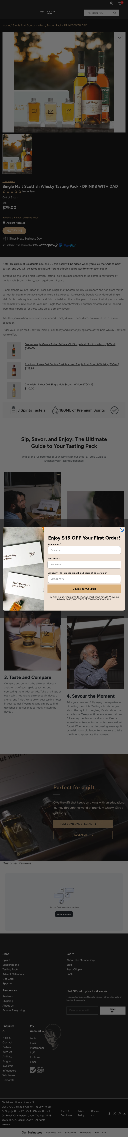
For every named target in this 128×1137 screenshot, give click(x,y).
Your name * (54, 544)
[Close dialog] (122, 529)
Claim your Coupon (84, 588)
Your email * (54, 558)
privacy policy (64, 598)
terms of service (87, 598)
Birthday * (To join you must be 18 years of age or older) (78, 573)
